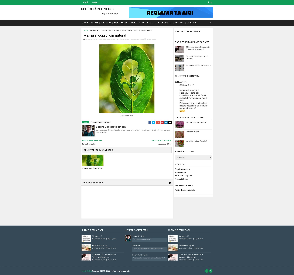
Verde (154, 39)
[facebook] (208, 2)
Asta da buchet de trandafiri (196, 122)
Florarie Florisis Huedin (140, 255)
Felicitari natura (124, 39)
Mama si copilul (140, 39)
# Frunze (107, 122)
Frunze (132, 39)
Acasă (85, 2)
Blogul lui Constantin (182, 169)
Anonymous (136, 245)
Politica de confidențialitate (185, 190)
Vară (116, 23)
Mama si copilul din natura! (92, 168)
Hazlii (85, 28)
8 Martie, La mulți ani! (99, 245)
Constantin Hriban (138, 236)
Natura (149, 39)
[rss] (211, 2)
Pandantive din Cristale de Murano (198, 65)
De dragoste (164, 23)
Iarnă (134, 23)
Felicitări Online (97, 9)
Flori (141, 23)
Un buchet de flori (192, 132)
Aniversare (178, 23)
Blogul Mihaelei (180, 172)
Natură (94, 23)
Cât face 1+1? (180, 82)
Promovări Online (181, 179)
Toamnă (125, 23)
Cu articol (192, 23)
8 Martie (151, 23)
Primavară (106, 23)
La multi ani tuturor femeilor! (196, 141)
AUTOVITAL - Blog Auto (183, 176)
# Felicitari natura (96, 122)
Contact (95, 2)
